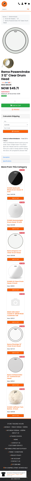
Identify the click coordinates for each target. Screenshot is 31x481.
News (16, 439)
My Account (15, 459)
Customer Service (15, 445)
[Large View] (7, 63)
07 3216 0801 (16, 464)
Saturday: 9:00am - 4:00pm (15, 430)
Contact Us (15, 443)
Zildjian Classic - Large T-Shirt (14, 474)
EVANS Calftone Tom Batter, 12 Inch (15, 408)
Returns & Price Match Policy (16, 449)
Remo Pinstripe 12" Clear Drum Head (14, 345)
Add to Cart (16, 105)
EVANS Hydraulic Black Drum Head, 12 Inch (15, 190)
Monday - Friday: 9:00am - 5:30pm (15, 427)
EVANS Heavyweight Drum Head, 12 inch (15, 221)
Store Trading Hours (15, 424)
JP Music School (16, 436)
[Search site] (28, 9)
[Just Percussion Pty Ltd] (4, 4)
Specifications (7, 161)
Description (6, 157)
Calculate (16, 131)
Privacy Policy (15, 455)
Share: (3, 82)
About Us (15, 433)
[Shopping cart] (29, 4)
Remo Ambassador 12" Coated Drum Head (14, 376)
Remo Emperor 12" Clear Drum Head (14, 252)
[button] (15, 109)
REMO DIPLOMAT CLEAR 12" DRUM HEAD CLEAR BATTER (15, 314)
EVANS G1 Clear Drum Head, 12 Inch (15, 282)
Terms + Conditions (16, 452)
